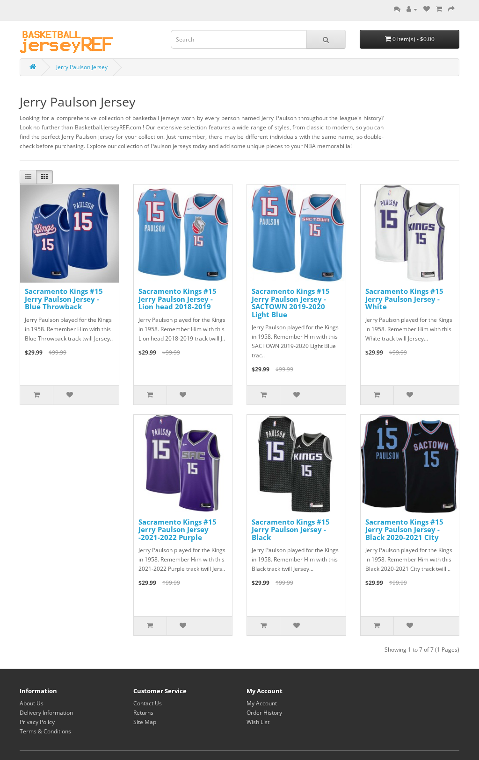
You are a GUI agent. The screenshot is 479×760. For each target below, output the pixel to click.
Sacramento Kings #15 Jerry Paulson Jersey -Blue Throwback (64, 298)
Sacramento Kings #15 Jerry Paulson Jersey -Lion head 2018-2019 (177, 298)
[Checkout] (451, 9)
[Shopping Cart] (439, 9)
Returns (143, 713)
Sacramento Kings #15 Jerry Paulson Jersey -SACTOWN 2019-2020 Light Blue (291, 302)
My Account (262, 703)
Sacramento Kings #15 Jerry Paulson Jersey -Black (291, 529)
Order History (264, 713)
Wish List (258, 722)
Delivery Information (46, 713)
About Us (32, 703)
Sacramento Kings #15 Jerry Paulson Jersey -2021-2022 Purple (177, 529)
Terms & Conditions (45, 731)
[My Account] (411, 9)
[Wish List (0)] (426, 9)
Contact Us (147, 703)
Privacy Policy (37, 722)
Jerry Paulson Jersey (82, 67)
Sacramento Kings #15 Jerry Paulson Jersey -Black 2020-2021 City (404, 529)
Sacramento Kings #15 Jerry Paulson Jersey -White (404, 298)
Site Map (144, 722)
